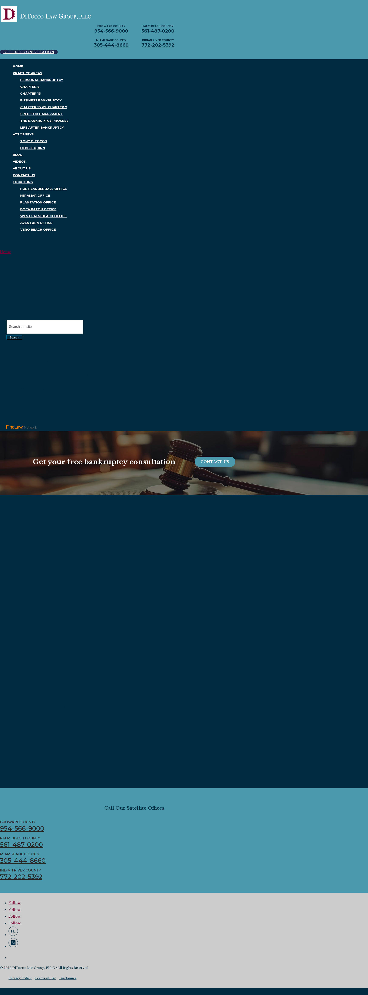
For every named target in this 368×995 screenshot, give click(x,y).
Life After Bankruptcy (42, 127)
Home (18, 66)
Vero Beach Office (38, 229)
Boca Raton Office (38, 209)
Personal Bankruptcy (41, 80)
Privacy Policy (20, 978)
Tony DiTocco (33, 141)
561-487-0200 (157, 31)
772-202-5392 (157, 45)
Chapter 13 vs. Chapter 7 (43, 107)
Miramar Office (35, 195)
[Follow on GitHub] (13, 931)
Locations (23, 182)
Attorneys (23, 134)
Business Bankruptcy (41, 100)
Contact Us (24, 175)
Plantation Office (38, 202)
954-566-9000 (111, 31)
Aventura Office (36, 223)
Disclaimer (67, 978)
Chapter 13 (30, 93)
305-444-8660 (111, 45)
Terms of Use (45, 978)
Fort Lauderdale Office (43, 189)
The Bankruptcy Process (44, 121)
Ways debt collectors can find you (40, 402)
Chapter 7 (29, 87)
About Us (22, 168)
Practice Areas (27, 73)
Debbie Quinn (32, 148)
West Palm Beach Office (43, 216)
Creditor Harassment (41, 114)
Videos (19, 161)
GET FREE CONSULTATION (28, 52)
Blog (17, 155)
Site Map (17, 313)
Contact (16, 306)
